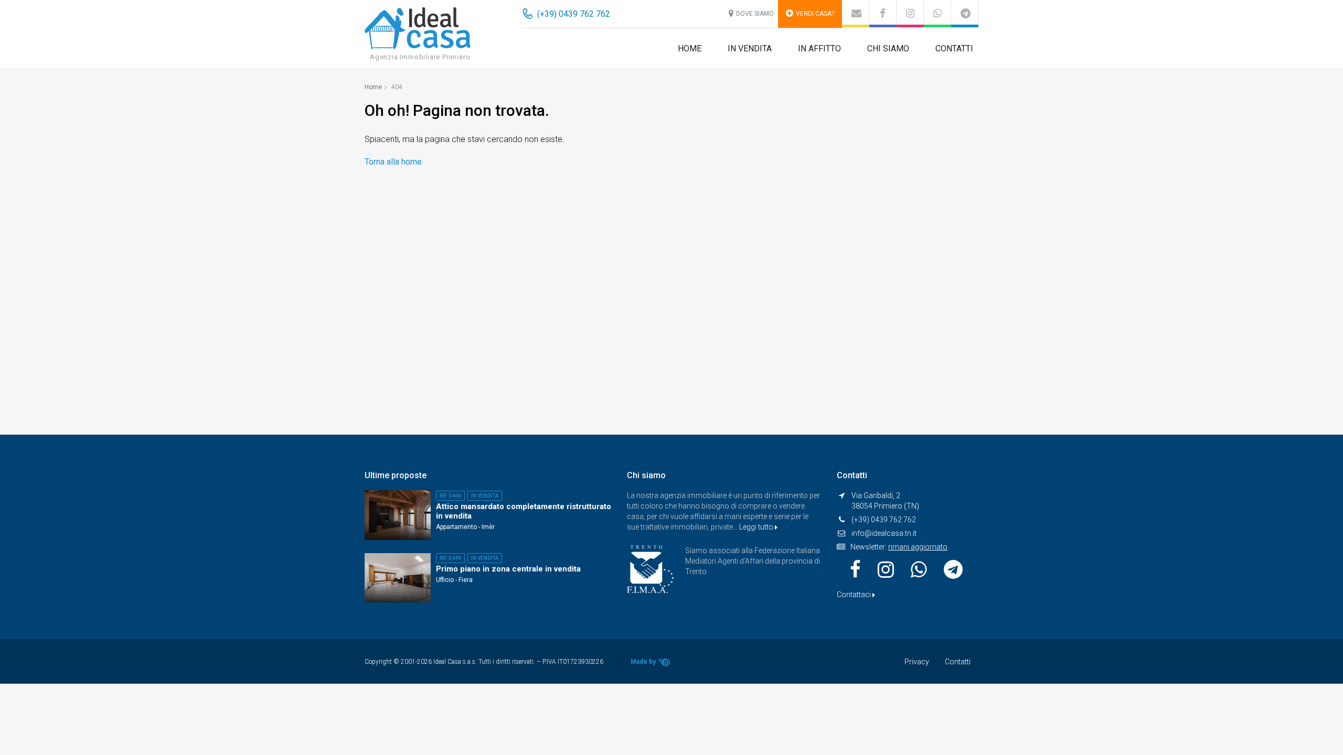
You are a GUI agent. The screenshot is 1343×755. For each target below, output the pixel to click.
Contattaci (854, 594)
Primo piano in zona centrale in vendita (508, 569)
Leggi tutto (757, 527)
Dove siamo (755, 13)
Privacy (916, 661)
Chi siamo (888, 48)
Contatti (954, 48)
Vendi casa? (815, 13)
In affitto (819, 48)
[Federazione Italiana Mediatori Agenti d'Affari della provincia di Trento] (650, 568)
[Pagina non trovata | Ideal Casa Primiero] (418, 28)
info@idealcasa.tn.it (883, 533)
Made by (644, 661)
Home (689, 48)
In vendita (750, 48)
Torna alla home (393, 162)
